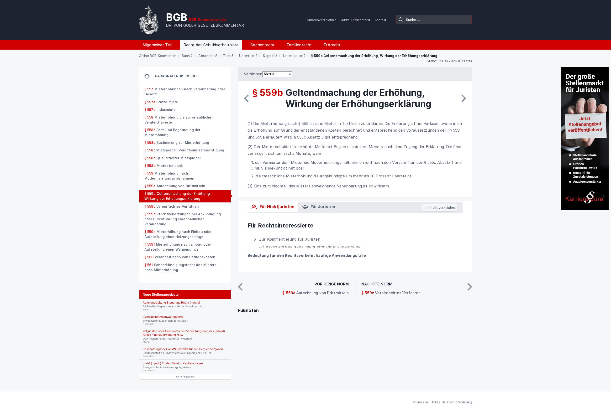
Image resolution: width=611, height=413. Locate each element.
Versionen (253, 74)
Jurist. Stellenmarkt (355, 20)
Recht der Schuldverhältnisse (211, 44)
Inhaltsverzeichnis (441, 207)
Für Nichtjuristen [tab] (277, 206)
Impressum (420, 402)
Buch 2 (187, 56)
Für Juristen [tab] (322, 206)
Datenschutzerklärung (457, 402)
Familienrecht (299, 44)
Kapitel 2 (270, 56)
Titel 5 (228, 56)
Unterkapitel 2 (294, 56)
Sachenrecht (262, 44)
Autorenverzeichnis (322, 20)
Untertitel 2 (248, 56)
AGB (435, 402)
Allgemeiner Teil (157, 44)
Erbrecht (332, 44)
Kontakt (380, 20)
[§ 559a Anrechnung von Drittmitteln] (246, 98)
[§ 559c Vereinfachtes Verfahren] (463, 98)
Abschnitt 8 (207, 56)
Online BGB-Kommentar (157, 56)
